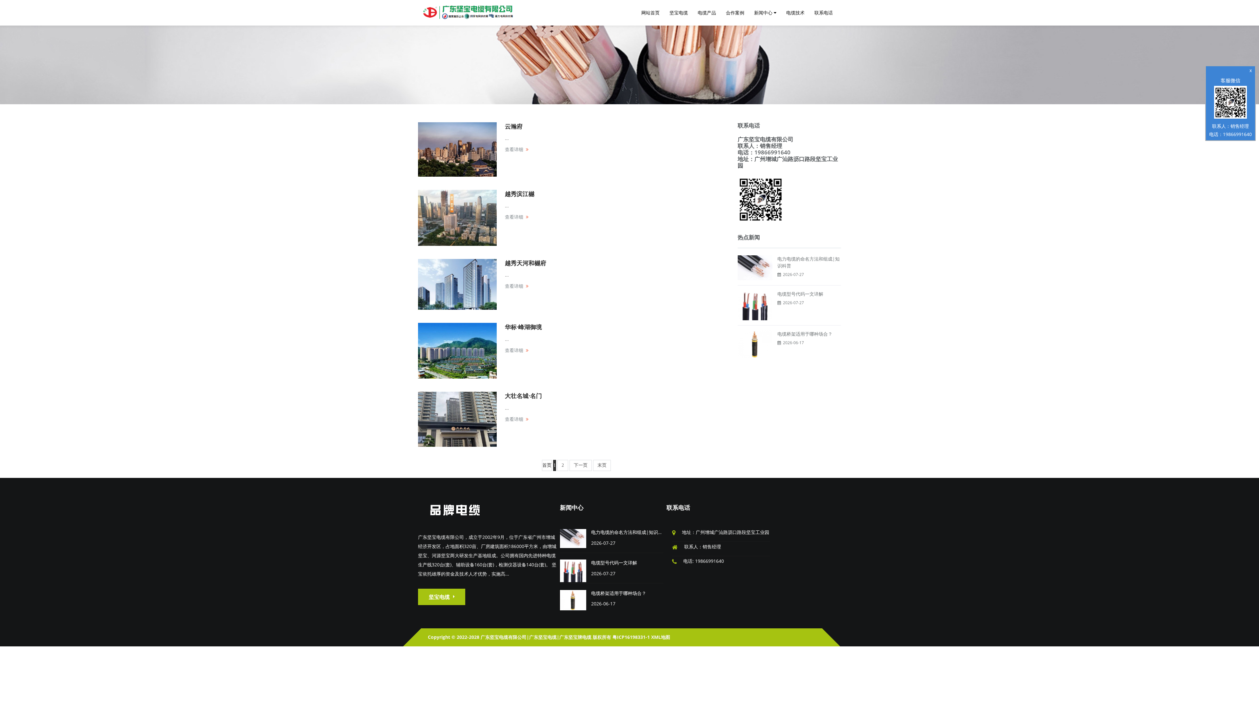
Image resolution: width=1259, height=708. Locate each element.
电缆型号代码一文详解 (800, 294)
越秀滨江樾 (519, 194)
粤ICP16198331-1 (631, 637)
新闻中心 (572, 507)
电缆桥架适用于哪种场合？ (804, 334)
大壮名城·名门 (523, 396)
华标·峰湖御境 (523, 327)
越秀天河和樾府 (525, 263)
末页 (602, 465)
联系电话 (678, 507)
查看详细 (514, 149)
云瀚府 (514, 126)
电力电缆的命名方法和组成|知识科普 (629, 532)
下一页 (581, 465)
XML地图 (660, 637)
